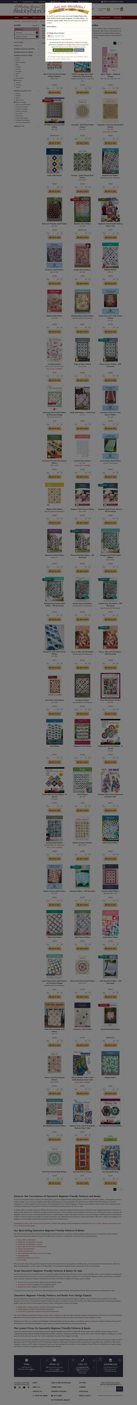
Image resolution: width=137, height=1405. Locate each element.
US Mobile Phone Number (56, 33)
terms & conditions (67, 47)
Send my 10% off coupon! (64, 50)
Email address (51, 26)
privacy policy (80, 47)
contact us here (51, 59)
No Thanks (79, 50)
